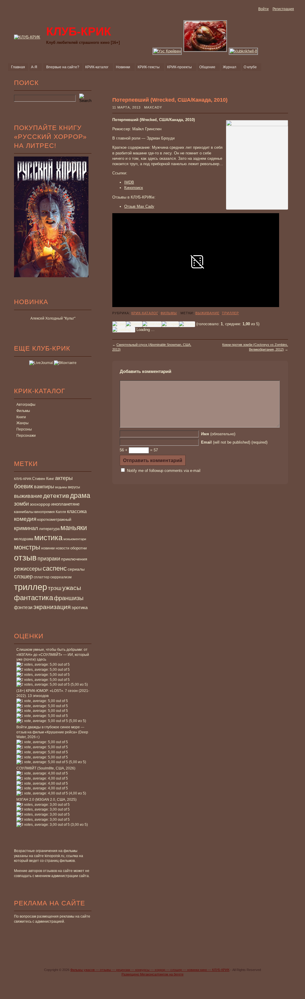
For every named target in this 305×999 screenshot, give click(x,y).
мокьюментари (74, 539)
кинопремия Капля (50, 512)
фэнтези (23, 607)
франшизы (68, 598)
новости (62, 548)
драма (80, 495)
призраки (49, 559)
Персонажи (26, 435)
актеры (64, 478)
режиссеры (28, 569)
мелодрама (23, 539)
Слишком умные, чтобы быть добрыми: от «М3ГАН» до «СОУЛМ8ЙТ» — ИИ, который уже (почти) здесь (52, 655)
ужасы (71, 587)
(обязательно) (218, 434)
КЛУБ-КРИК (22, 479)
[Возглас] (152, 324)
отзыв (25, 557)
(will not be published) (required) (234, 442)
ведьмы (61, 487)
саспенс (55, 568)
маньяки (73, 528)
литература (49, 528)
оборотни (78, 548)
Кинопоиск (133, 187)
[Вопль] (187, 324)
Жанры (22, 423)
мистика (48, 537)
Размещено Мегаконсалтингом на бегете (152, 974)
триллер (30, 587)
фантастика (33, 598)
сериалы (76, 569)
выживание (28, 496)
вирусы (74, 487)
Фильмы (23, 411)
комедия (25, 518)
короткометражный (54, 520)
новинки (48, 548)
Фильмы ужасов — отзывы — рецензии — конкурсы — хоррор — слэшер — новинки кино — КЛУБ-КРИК (149, 970)
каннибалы (23, 511)
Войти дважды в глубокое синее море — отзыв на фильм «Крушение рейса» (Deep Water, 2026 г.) (52, 732)
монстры (27, 547)
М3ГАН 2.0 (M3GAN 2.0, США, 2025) (46, 799)
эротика (79, 607)
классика (77, 511)
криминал (26, 528)
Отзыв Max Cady (139, 206)
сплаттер (41, 577)
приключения (74, 559)
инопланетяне (65, 504)
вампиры (44, 486)
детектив (56, 495)
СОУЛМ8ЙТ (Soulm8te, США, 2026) (45, 768)
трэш (54, 588)
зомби (21, 504)
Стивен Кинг (43, 479)
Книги (21, 417)
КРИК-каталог (144, 313)
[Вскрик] (170, 324)
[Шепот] (134, 324)
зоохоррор (40, 504)
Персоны (24, 429)
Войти (263, 9)
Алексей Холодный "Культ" (52, 318)
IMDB (129, 182)
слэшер (23, 577)
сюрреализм (60, 577)
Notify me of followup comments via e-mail (163, 470)
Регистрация (283, 9)
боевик (23, 486)
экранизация (52, 606)
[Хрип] (119, 324)
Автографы (25, 404)
